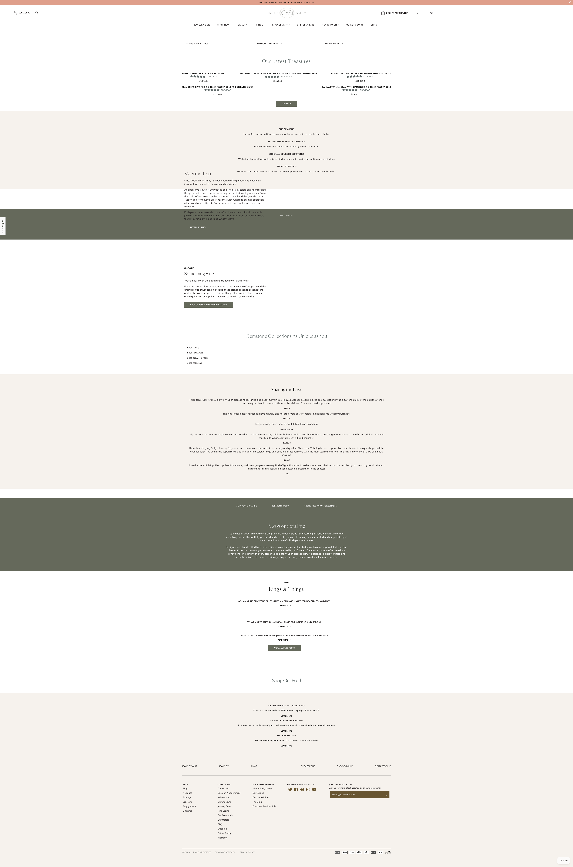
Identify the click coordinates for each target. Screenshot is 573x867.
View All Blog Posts (284, 648)
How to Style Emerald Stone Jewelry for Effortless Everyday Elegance (284, 635)
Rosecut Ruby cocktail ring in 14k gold (204, 73)
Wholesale (223, 797)
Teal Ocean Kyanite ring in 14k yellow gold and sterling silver (217, 87)
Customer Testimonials (264, 806)
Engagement (308, 766)
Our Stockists (224, 801)
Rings (254, 766)
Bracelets (187, 801)
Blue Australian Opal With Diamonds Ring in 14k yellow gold (356, 87)
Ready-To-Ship (383, 766)
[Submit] (388, 794)
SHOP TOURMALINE (331, 44)
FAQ (220, 824)
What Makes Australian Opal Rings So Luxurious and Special (284, 622)
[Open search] (36, 12)
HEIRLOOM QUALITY (280, 506)
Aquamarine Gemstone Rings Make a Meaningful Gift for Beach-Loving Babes (284, 601)
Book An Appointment (397, 13)
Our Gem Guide (260, 797)
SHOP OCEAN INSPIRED (197, 358)
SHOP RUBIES (193, 348)
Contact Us (24, 13)
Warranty (222, 837)
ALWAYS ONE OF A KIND (247, 506)
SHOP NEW (286, 104)
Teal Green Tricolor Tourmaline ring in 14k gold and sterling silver (278, 73)
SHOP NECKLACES (195, 353)
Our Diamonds (225, 815)
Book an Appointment (229, 792)
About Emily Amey (262, 788)
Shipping (222, 828)
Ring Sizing (223, 810)
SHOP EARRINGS (194, 363)
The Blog (257, 801)
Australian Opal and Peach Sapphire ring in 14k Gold (361, 73)
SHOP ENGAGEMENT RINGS (267, 44)
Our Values (258, 792)
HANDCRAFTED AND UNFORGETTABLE (319, 506)
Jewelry (224, 766)
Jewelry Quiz (189, 766)
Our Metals (223, 819)
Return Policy (224, 833)
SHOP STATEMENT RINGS (198, 44)
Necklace (187, 792)
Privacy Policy (247, 852)
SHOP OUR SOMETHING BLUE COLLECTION (208, 305)
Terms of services (225, 852)
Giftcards (187, 810)
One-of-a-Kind (345, 766)
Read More (283, 606)
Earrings (187, 797)
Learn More (286, 716)
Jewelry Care (224, 806)
